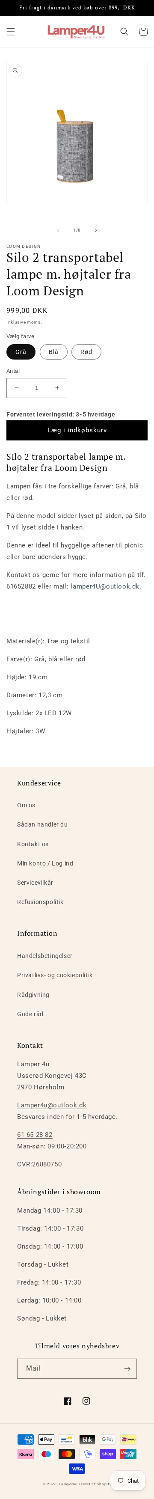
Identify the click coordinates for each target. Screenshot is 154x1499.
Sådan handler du (42, 824)
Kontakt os (33, 844)
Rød (86, 351)
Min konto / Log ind (45, 863)
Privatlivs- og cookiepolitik (55, 975)
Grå (21, 351)
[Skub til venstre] (58, 230)
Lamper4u (68, 1484)
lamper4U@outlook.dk (105, 586)
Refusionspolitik (40, 901)
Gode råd (30, 1014)
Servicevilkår (35, 882)
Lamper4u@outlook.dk (51, 1105)
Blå (54, 351)
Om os (26, 805)
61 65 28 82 (35, 1135)
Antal (13, 371)
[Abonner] (127, 1369)
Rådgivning (33, 994)
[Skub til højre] (95, 230)
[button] (10, 31)
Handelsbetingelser (45, 955)
